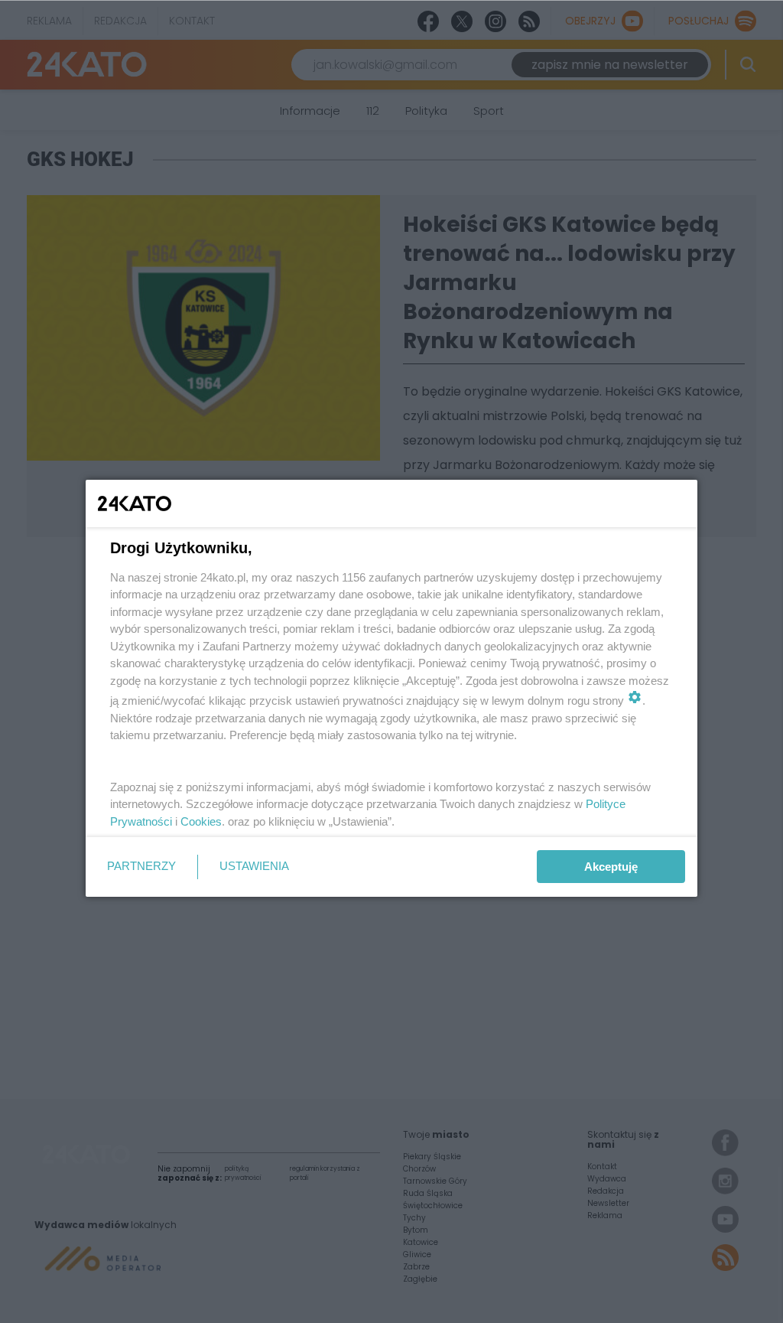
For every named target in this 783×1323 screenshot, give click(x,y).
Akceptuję (611, 866)
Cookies (201, 821)
